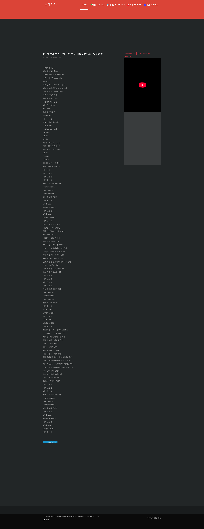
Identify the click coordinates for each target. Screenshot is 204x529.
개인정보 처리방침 (154, 518)
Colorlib (46, 520)
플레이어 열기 (131, 53)
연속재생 (129, 57)
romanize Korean (50, 442)
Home (84, 5)
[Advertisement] (102, 34)
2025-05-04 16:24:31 (54, 58)
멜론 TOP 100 (98, 5)
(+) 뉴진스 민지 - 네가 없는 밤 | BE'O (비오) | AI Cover (73, 53)
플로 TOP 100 (152, 5)
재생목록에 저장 (144, 53)
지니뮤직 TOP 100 (117, 5)
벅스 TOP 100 (135, 5)
